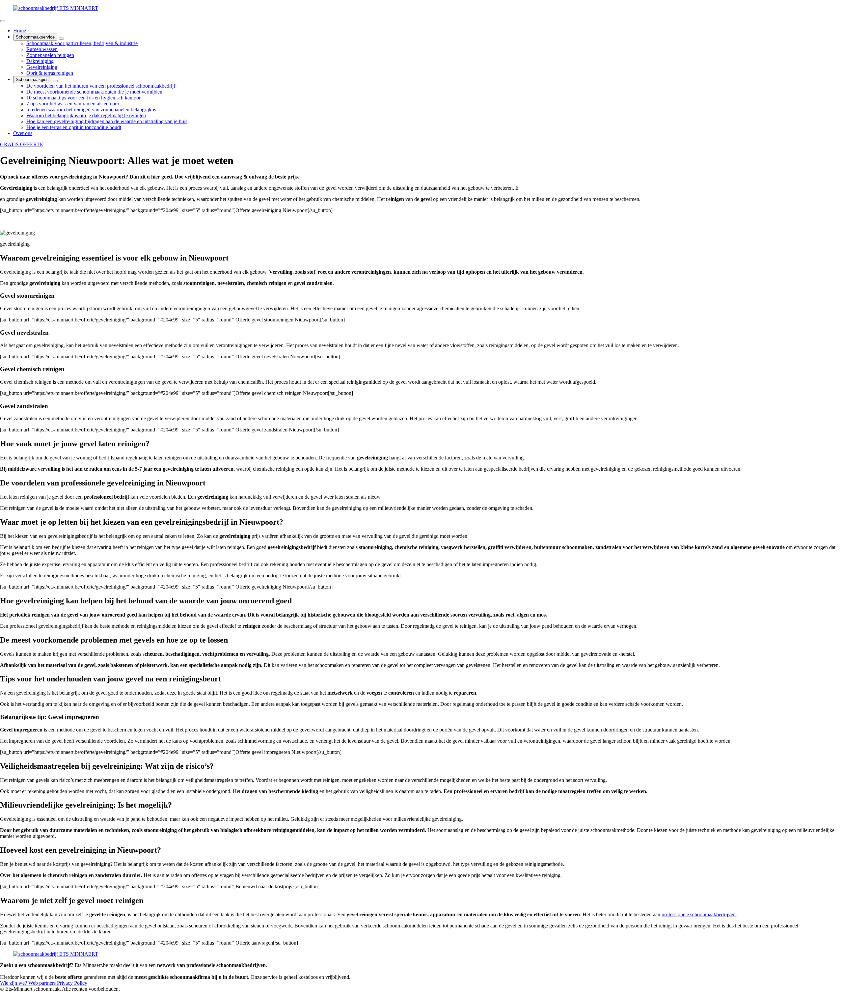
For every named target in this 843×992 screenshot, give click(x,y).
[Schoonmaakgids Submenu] (55, 81)
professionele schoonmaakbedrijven (699, 914)
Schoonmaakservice (35, 37)
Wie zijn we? (14, 983)
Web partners (42, 983)
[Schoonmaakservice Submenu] (61, 39)
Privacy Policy (72, 983)
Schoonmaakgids (32, 79)
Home (19, 30)
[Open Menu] (2, 21)
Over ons (22, 133)
